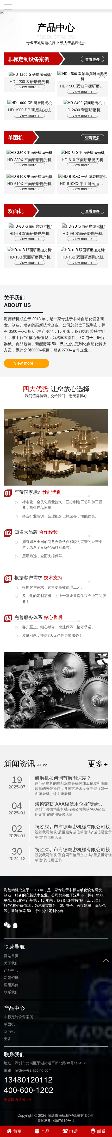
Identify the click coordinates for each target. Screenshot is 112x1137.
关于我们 (11, 962)
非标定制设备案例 (18, 1016)
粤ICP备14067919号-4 (56, 1120)
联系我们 (11, 992)
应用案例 (11, 984)
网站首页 (11, 955)
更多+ (98, 763)
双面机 (9, 1031)
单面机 (9, 1023)
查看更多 (92, 59)
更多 (7, 1038)
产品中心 (11, 970)
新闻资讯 (11, 977)
